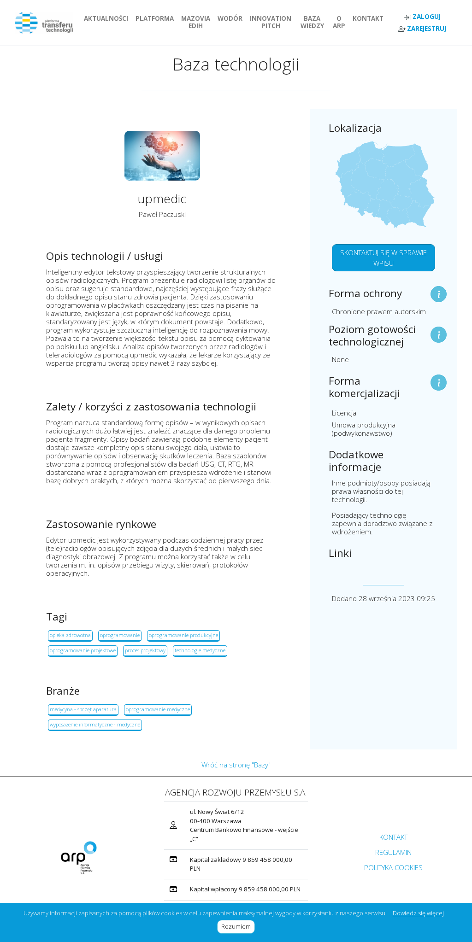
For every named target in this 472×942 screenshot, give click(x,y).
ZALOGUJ (426, 17)
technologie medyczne (200, 650)
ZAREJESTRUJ (426, 29)
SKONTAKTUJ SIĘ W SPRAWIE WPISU (383, 258)
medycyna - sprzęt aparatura (83, 709)
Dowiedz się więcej (418, 913)
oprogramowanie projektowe (83, 650)
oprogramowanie (120, 635)
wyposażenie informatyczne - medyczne (95, 724)
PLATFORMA (156, 18)
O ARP (341, 22)
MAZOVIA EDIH (197, 22)
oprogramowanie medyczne (158, 709)
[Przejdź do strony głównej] (44, 23)
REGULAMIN (393, 852)
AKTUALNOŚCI (108, 18)
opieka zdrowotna (70, 635)
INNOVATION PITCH (272, 22)
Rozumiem (238, 926)
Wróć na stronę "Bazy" (236, 764)
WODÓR (232, 18)
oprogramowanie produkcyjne (183, 635)
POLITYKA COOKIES (393, 867)
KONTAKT (370, 18)
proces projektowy (145, 650)
